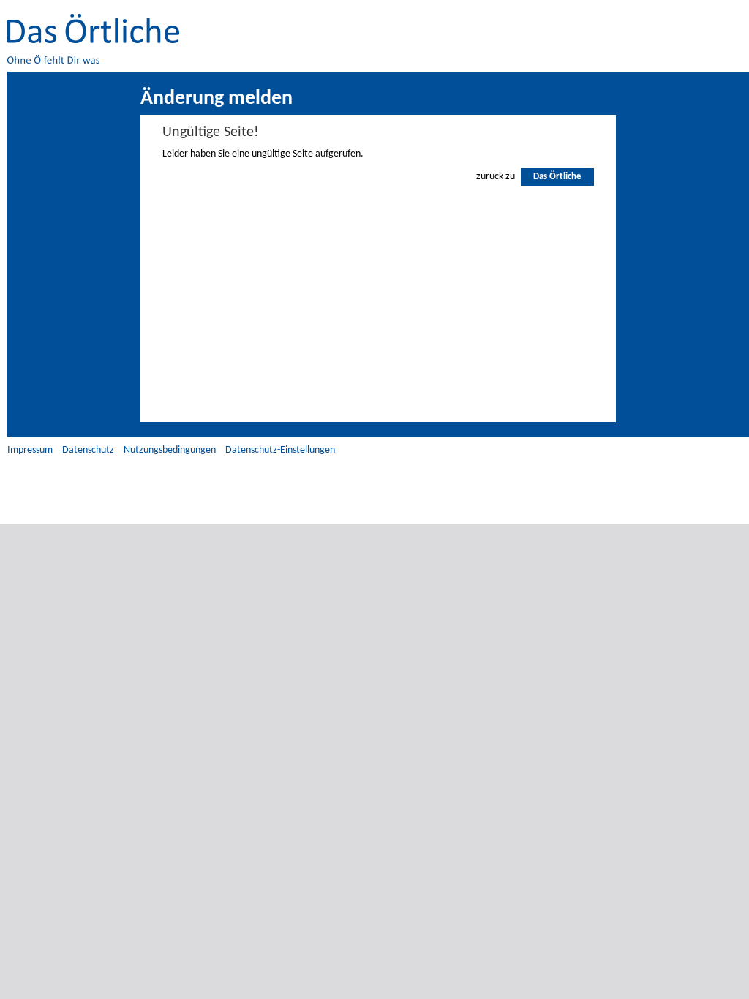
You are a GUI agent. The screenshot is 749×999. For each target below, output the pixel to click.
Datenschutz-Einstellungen (280, 450)
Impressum (30, 450)
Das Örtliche (557, 176)
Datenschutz (88, 450)
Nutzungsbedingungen (170, 450)
